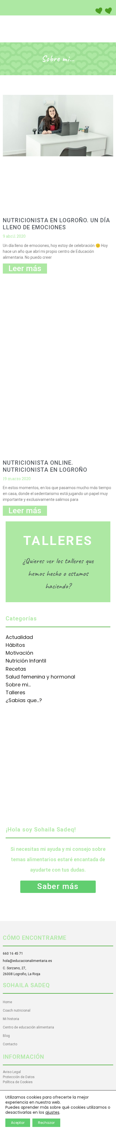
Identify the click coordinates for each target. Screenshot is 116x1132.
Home (7, 1002)
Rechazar (46, 1122)
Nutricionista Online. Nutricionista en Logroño (45, 466)
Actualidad (19, 637)
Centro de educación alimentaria (28, 1027)
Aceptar (17, 1122)
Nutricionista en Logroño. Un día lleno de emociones (56, 224)
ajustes (52, 1112)
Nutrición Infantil (26, 660)
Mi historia (11, 1019)
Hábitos (15, 645)
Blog (6, 1036)
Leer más (24, 268)
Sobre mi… (18, 684)
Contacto (10, 1044)
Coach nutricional (16, 1010)
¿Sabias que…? (24, 700)
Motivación (19, 652)
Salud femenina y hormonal (40, 676)
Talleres (15, 692)
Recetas (16, 668)
